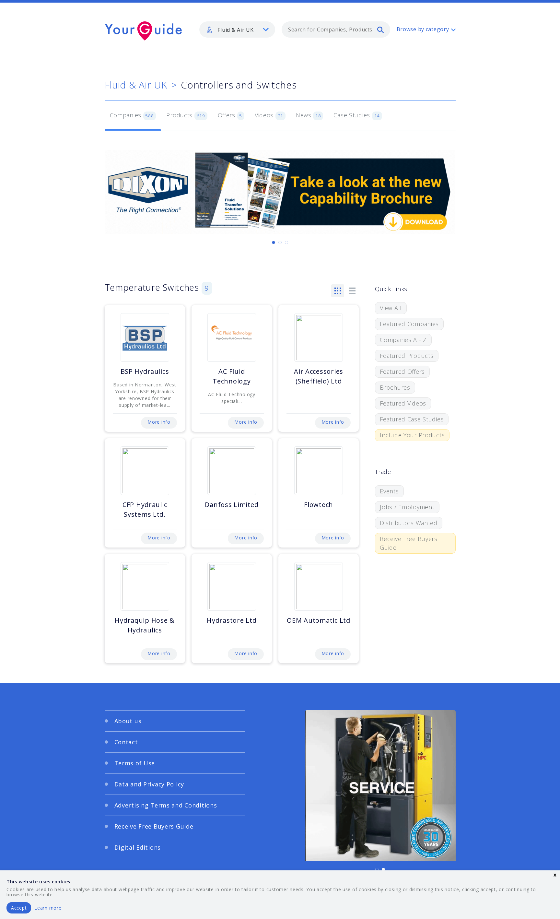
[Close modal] (404, 395)
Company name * (306, 443)
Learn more (47, 908)
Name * (159, 443)
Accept (19, 908)
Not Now (216, 510)
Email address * (169, 474)
